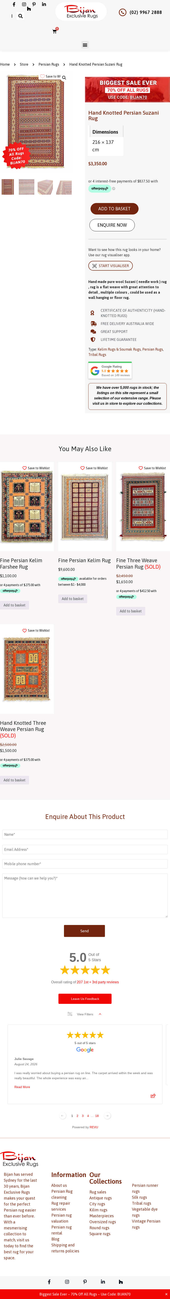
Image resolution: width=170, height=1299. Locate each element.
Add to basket (115, 208)
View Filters (85, 1014)
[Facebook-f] (14, 4)
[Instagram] (24, 4)
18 (97, 1116)
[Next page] (107, 1115)
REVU (94, 1127)
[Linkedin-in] (44, 4)
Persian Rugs (49, 64)
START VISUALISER (114, 266)
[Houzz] (29, 9)
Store (24, 64)
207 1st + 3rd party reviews (98, 982)
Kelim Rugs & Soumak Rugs (119, 349)
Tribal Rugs (97, 355)
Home (5, 64)
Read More (22, 1087)
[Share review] (153, 1097)
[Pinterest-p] (34, 4)
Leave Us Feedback (85, 999)
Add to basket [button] (14, 605)
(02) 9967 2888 (146, 12)
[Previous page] (62, 1115)
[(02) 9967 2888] (122, 12)
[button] (20, 16)
